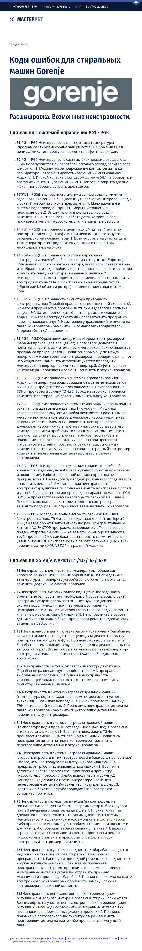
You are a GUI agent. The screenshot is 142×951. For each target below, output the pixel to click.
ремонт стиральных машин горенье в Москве (92, 938)
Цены (83, 34)
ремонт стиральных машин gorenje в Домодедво (37, 938)
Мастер (30, 19)
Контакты (104, 34)
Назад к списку (19, 44)
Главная (18, 34)
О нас (62, 34)
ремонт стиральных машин (55, 941)
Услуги (41, 34)
